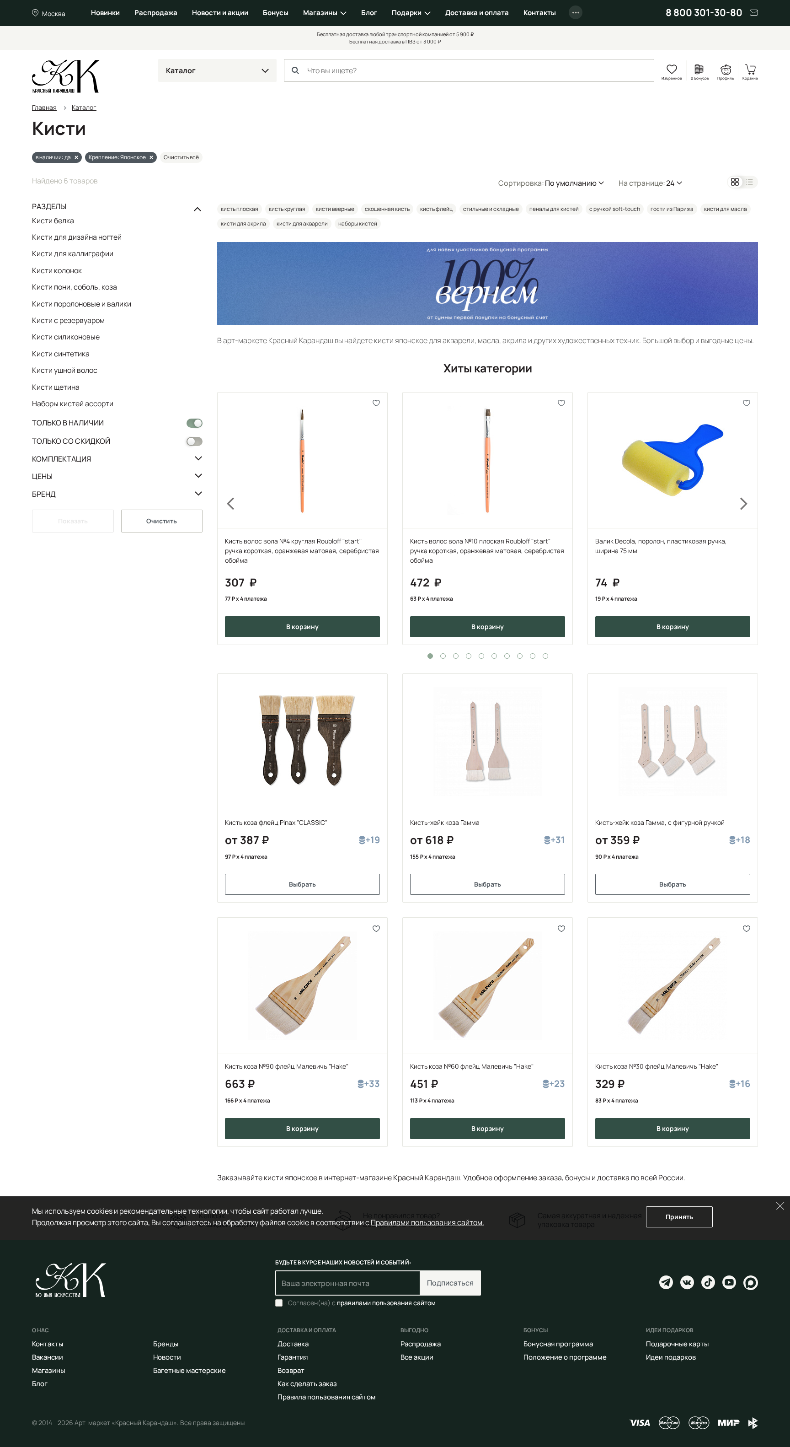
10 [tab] (545, 656)
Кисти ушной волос (64, 370)
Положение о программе (565, 1357)
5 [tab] (481, 656)
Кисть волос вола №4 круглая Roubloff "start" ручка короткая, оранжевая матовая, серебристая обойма (302, 551)
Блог (369, 12)
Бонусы (275, 12)
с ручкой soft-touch (614, 209)
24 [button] (670, 183)
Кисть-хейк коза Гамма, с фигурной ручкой (660, 822)
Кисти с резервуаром (68, 320)
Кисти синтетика (61, 354)
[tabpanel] (302, 518)
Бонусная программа (558, 1344)
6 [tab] (494, 656)
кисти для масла (725, 209)
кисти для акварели (302, 223)
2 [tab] (443, 656)
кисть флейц (436, 209)
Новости (167, 1357)
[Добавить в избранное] (376, 403)
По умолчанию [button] (571, 183)
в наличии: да (53, 157)
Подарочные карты (677, 1344)
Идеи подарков (671, 1357)
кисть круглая (287, 209)
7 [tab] (507, 656)
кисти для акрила (243, 223)
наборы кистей (357, 223)
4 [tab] (468, 656)
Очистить (161, 520)
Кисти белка (53, 221)
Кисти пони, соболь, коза (74, 287)
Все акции (416, 1357)
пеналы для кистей (554, 209)
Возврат (291, 1370)
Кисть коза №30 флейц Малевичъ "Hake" (656, 1066)
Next (750, 518)
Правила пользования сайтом (327, 1397)
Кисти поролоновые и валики (81, 304)
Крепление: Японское (117, 157)
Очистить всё (181, 157)
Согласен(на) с (362, 1303)
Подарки (407, 12)
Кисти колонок (57, 270)
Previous (225, 518)
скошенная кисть (387, 209)
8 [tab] (520, 656)
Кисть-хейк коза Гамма (445, 822)
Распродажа (155, 12)
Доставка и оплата (477, 12)
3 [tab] (456, 656)
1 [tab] (430, 656)
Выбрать (302, 884)
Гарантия (293, 1357)
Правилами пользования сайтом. (427, 1222)
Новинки (105, 12)
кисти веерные (335, 209)
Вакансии (47, 1357)
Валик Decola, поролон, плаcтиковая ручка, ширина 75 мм (661, 546)
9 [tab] (532, 656)
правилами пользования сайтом (386, 1302)
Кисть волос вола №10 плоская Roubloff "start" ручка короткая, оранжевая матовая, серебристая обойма (487, 551)
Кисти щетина (56, 387)
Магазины (320, 12)
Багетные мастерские (189, 1370)
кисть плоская (239, 209)
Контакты (539, 12)
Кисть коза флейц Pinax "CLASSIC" (276, 822)
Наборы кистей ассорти (72, 403)
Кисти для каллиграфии (72, 253)
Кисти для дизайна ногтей (77, 237)
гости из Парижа (672, 209)
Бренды (165, 1344)
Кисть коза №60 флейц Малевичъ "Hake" (472, 1066)
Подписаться (450, 1283)
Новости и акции (220, 12)
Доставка (293, 1344)
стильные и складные (491, 209)
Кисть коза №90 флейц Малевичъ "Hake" (286, 1066)
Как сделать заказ (307, 1383)
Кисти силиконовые (66, 337)
